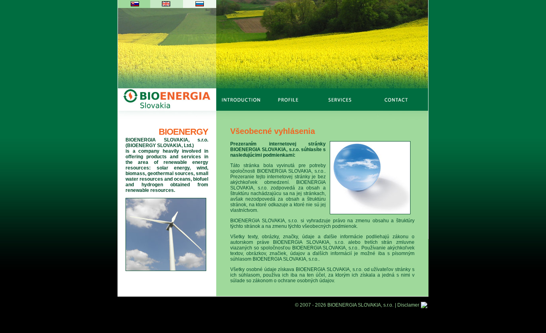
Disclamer (408, 305)
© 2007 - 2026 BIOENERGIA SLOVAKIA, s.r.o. (344, 305)
